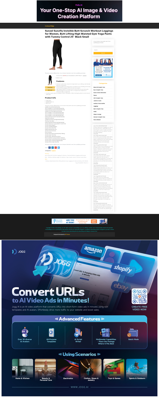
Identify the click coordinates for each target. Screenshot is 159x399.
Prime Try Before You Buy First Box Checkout (55, 137)
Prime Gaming (48, 132)
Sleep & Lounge (97, 114)
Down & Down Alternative (100, 92)
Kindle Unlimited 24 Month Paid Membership (55, 109)
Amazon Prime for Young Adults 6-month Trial (55, 123)
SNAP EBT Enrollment (49, 118)
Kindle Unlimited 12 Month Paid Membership (55, 116)
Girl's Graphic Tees (98, 98)
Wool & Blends (97, 119)
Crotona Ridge (49, 26)
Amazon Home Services (50, 130)
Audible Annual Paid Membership (52, 107)
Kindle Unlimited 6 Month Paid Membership (54, 122)
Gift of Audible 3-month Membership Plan (54, 112)
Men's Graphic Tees (98, 109)
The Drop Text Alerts (49, 121)
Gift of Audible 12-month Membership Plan (54, 108)
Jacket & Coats (97, 100)
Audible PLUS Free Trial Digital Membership (54, 119)
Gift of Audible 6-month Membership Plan (54, 114)
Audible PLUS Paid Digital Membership (53, 111)
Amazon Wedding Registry (51, 126)
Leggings (53, 150)
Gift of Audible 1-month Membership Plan (54, 115)
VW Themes (67, 234)
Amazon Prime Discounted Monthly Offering (55, 133)
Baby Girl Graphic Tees (99, 87)
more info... (96, 133)
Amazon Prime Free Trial (50, 128)
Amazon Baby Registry (50, 125)
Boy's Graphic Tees (98, 90)
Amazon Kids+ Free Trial (50, 135)
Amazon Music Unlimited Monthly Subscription (55, 139)
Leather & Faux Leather (99, 103)
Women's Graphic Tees (99, 117)
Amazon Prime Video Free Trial (52, 142)
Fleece (95, 95)
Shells (95, 111)
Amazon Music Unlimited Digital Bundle (54, 140)
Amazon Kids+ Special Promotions (53, 136)
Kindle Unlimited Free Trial (50, 129)
